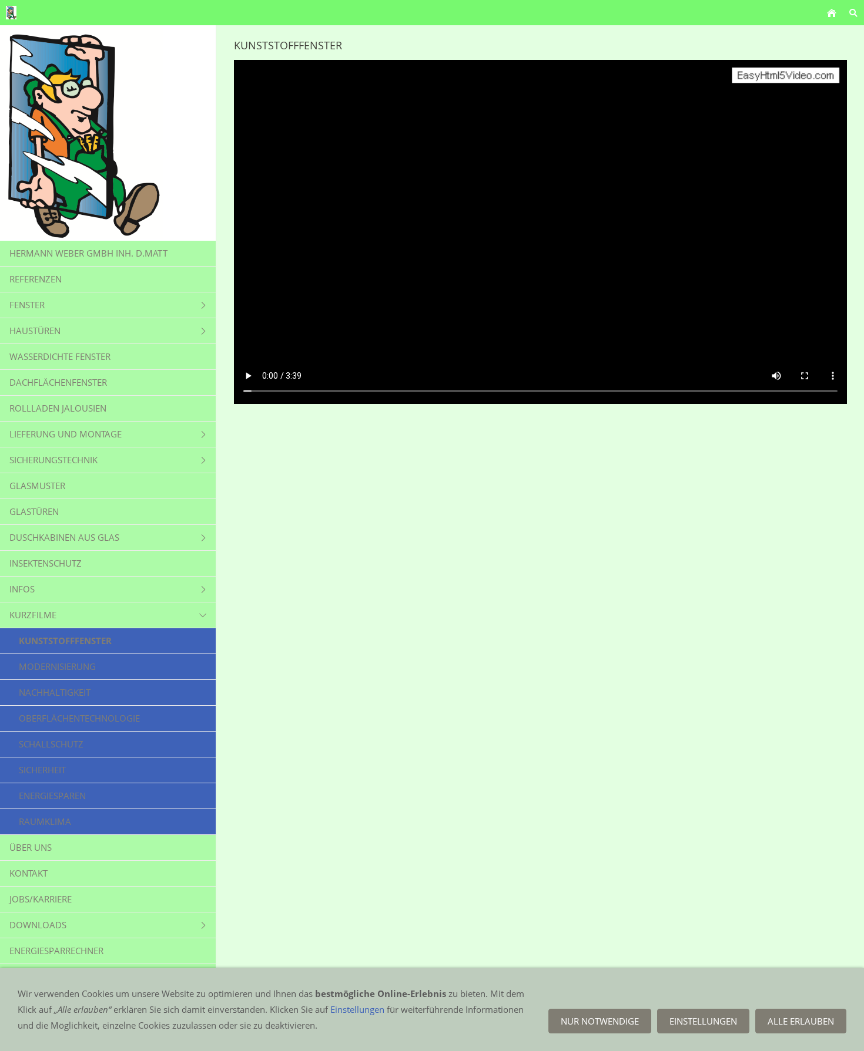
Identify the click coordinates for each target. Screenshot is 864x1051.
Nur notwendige (600, 1021)
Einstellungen (357, 1009)
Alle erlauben (801, 1021)
